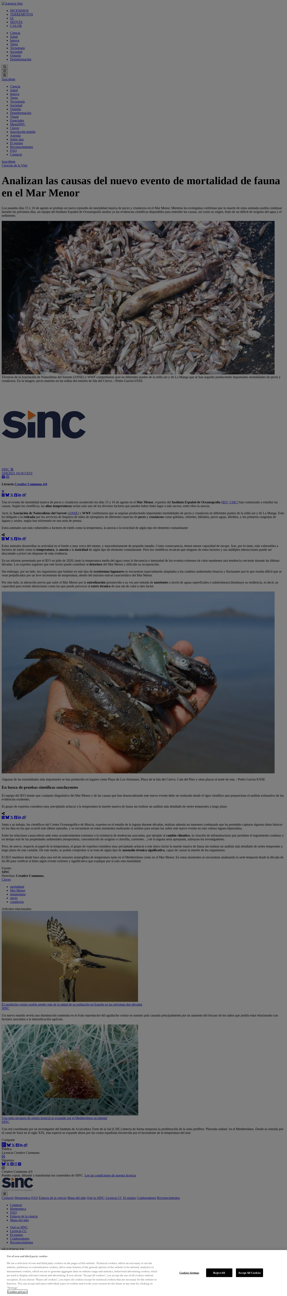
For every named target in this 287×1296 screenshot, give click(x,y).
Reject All (219, 1272)
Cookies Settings (189, 1272)
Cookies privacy (17, 1291)
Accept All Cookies (249, 1272)
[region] (143, 1273)
